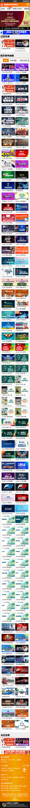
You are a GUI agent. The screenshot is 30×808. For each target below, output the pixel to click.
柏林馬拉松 (6, 696)
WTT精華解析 (6, 675)
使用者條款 (17, 768)
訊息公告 (9, 777)
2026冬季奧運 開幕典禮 (10, 524)
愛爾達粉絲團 (4, 786)
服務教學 (22, 777)
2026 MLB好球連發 (22, 104)
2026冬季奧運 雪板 (8, 610)
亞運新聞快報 (6, 48)
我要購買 (26, 1)
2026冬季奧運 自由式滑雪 (10, 578)
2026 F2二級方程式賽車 (10, 492)
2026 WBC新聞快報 (8, 438)
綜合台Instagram (16, 790)
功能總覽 (11, 770)
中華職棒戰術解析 (8, 664)
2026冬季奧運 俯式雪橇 (10, 599)
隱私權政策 (4, 770)
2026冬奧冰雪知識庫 (23, 621)
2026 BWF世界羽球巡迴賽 (11, 212)
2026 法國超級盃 (7, 190)
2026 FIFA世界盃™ (22, 158)
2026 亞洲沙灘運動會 (9, 330)
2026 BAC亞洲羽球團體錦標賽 (12, 470)
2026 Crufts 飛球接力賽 (10, 395)
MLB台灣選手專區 (8, 115)
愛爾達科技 (4, 760)
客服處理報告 (4, 779)
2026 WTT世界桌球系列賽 (11, 244)
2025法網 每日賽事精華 (10, 729)
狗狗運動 (13, 60)
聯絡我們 (15, 799)
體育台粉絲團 (13, 786)
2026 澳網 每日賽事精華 (10, 653)
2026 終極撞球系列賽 (9, 341)
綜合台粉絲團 (4, 788)
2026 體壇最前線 (21, 212)
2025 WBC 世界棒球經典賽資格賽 (13, 460)
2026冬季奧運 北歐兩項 (10, 589)
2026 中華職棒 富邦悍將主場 (11, 137)
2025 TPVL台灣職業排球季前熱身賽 (14, 686)
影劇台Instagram (5, 790)
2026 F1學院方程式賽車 (10, 503)
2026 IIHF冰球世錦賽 (23, 277)
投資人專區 (11, 760)
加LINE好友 (4, 762)
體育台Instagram (14, 788)
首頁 (15, 1)
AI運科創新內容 (7, 632)
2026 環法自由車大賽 (9, 158)
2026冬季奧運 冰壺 (22, 567)
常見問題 (3, 777)
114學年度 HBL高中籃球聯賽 (11, 707)
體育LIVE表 (17, 9)
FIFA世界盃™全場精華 (9, 352)
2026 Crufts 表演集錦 (9, 406)
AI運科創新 (23, 60)
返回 (2, 1)
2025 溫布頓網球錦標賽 (10, 718)
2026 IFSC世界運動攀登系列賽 (12, 277)
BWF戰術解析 (20, 675)
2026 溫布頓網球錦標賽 (10, 287)
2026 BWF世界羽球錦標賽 (11, 72)
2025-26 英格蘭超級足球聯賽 (12, 481)
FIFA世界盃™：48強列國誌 (11, 363)
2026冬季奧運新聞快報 (10, 621)
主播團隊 (18, 760)
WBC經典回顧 (20, 438)
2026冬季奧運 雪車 (8, 546)
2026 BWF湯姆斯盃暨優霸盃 (11, 223)
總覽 (6, 60)
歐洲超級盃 (19, 190)
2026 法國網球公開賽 (9, 298)
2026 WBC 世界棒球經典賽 (11, 427)
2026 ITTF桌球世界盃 (9, 266)
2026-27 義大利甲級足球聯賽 (12, 83)
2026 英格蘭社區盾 (8, 180)
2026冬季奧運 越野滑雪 (10, 567)
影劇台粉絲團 (22, 786)
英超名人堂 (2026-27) (9, 201)
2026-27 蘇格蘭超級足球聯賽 (12, 169)
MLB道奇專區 (6, 126)
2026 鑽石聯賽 (7, 255)
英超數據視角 (20, 664)
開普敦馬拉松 (6, 309)
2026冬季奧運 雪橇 (22, 578)
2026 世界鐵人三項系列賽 (10, 320)
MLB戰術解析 (20, 48)
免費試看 (3, 768)
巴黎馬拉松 (19, 330)
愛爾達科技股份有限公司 (9, 794)
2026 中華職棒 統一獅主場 (11, 147)
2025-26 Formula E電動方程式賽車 (14, 513)
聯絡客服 (16, 777)
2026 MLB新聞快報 (8, 104)
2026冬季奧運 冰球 (8, 556)
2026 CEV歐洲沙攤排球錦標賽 (12, 233)
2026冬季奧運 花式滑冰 (10, 535)
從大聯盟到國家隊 (8, 449)
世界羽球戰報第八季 (9, 643)
